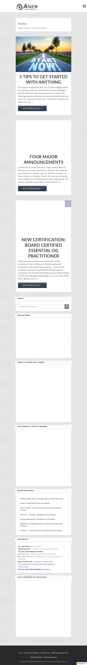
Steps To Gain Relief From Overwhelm (35, 503)
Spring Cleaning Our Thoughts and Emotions (37, 519)
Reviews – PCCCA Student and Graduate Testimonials (41, 530)
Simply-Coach (23, 567)
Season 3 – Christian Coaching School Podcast (38, 515)
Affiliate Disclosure (36, 657)
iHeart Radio (36, 546)
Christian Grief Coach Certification (43, 554)
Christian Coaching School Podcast (45, 549)
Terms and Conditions (31, 653)
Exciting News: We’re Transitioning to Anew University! (41, 499)
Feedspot (46, 569)
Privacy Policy (45, 653)
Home (21, 653)
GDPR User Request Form (59, 653)
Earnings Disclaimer (50, 657)
